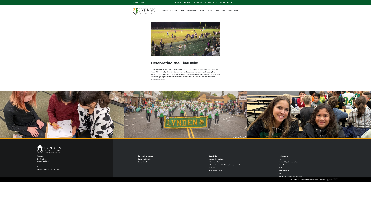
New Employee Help (215, 170)
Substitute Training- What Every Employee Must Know (226, 165)
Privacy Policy (295, 179)
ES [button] (228, 2)
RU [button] (232, 2)
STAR (281, 168)
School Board (142, 162)
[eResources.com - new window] (332, 179)
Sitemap (322, 179)
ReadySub (212, 168)
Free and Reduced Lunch (217, 159)
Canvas (281, 159)
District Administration (144, 159)
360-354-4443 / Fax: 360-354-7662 (48, 170)
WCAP (281, 173)
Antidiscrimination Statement (309, 179)
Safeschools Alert (214, 162)
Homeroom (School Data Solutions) (290, 176)
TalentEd (282, 165)
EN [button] (224, 2)
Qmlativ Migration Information (288, 162)
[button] (237, 2)
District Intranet (284, 170)
